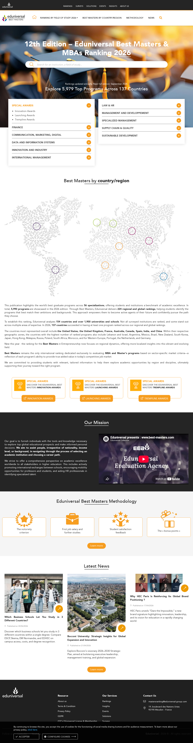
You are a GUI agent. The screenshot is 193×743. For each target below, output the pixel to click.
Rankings (106, 701)
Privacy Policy (64, 711)
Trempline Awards (25, 119)
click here (32, 730)
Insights (106, 706)
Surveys (106, 721)
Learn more (96, 546)
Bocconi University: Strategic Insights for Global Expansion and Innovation (96, 638)
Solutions (106, 716)
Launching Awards (25, 115)
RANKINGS (67, 6)
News (151, 18)
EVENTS (102, 6)
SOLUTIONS (91, 6)
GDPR (60, 716)
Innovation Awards (25, 111)
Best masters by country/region (102, 18)
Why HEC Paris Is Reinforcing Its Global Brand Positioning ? (159, 598)
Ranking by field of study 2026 (58, 18)
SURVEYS (79, 6)
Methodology (134, 18)
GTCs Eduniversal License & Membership (77, 721)
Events (105, 711)
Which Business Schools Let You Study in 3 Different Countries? (34, 618)
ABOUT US (124, 6)
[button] (77, 18)
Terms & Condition (66, 706)
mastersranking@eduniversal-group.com (168, 701)
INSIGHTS (113, 6)
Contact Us (149, 696)
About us (62, 701)
